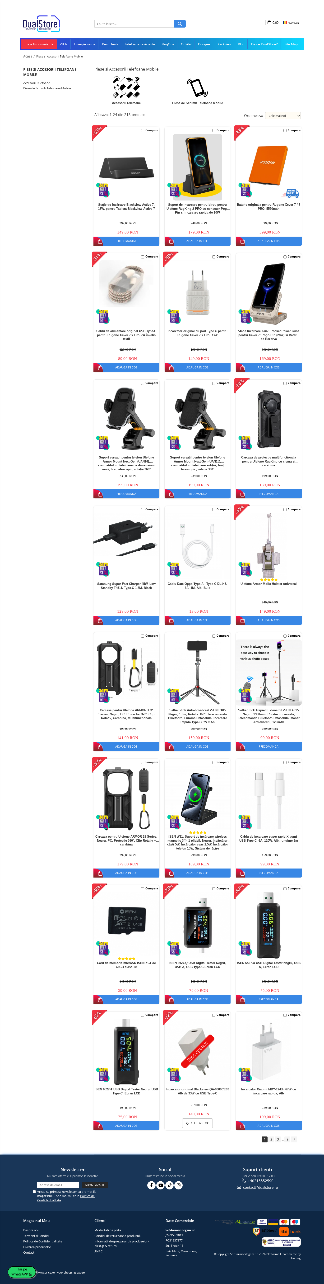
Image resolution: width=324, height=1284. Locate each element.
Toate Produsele (36, 44)
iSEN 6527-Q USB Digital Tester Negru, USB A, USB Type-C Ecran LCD (197, 965)
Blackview (224, 44)
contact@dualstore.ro (260, 1187)
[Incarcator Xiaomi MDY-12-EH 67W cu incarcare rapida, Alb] (269, 1052)
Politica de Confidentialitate (42, 1241)
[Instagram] (178, 1185)
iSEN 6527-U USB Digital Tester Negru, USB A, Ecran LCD (269, 965)
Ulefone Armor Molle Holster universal (269, 584)
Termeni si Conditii (36, 1236)
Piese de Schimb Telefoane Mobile (47, 88)
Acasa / (29, 56)
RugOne (168, 44)
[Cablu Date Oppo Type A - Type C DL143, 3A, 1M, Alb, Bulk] (198, 546)
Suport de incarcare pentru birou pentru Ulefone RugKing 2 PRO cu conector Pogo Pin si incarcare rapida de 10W (198, 209)
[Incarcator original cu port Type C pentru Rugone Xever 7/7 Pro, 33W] (198, 293)
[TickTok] (169, 1185)
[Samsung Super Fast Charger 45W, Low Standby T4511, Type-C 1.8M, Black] (126, 534)
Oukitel (186, 44)
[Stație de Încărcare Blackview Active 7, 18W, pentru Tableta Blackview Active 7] (126, 167)
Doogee (204, 44)
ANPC (98, 1251)
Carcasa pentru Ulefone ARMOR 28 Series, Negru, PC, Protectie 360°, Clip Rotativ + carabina (126, 840)
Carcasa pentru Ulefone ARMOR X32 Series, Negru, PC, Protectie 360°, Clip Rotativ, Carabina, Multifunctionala (126, 714)
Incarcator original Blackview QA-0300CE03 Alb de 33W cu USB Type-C (197, 1091)
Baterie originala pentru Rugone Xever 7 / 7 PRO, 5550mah (268, 206)
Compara (151, 130)
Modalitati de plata (107, 1230)
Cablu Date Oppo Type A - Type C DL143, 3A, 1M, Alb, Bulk (197, 586)
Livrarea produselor (37, 1247)
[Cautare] (180, 24)
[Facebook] (151, 1185)
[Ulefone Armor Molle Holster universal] (269, 546)
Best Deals (110, 44)
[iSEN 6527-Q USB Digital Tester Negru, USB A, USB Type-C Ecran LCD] (198, 925)
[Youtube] (160, 1185)
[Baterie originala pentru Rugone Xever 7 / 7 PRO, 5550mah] (269, 164)
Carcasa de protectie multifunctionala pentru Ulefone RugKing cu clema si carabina (268, 461)
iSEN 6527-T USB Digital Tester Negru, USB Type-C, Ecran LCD (126, 1091)
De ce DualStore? (264, 44)
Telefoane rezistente (140, 44)
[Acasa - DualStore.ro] (47, 23)
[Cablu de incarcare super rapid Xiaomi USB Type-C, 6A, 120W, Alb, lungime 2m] (269, 799)
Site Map (291, 44)
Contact (28, 1252)
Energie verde (84, 44)
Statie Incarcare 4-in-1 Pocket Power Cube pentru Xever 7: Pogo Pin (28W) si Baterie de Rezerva (268, 335)
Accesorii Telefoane (36, 83)
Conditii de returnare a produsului (118, 1236)
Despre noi (30, 1230)
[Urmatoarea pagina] (294, 1139)
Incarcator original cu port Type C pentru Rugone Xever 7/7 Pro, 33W (197, 333)
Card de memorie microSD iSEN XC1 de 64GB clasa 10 (126, 965)
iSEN (64, 44)
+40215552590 (260, 1180)
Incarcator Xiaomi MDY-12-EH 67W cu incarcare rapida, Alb (268, 1091)
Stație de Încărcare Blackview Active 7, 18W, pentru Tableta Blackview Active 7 (126, 206)
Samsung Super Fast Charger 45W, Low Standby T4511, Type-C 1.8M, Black (126, 586)
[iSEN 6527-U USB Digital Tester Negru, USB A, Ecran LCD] (269, 925)
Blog (241, 44)
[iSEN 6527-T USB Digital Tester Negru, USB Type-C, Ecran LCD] (126, 1052)
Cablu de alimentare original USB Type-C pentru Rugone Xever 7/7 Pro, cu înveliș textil (126, 335)
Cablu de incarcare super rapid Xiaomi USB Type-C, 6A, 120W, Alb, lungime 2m (268, 838)
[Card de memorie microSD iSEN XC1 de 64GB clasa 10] (126, 924)
